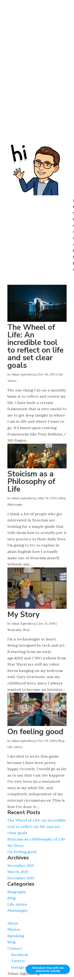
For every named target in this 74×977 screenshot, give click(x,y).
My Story (23, 614)
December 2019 (20, 878)
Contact (14, 948)
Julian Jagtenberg (24, 374)
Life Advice (15, 747)
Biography (14, 630)
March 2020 (17, 871)
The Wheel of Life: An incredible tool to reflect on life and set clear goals (35, 346)
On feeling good (35, 732)
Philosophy (15, 504)
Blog (62, 498)
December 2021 (20, 865)
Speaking (15, 935)
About (12, 923)
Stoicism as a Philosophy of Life (31, 481)
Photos (13, 929)
